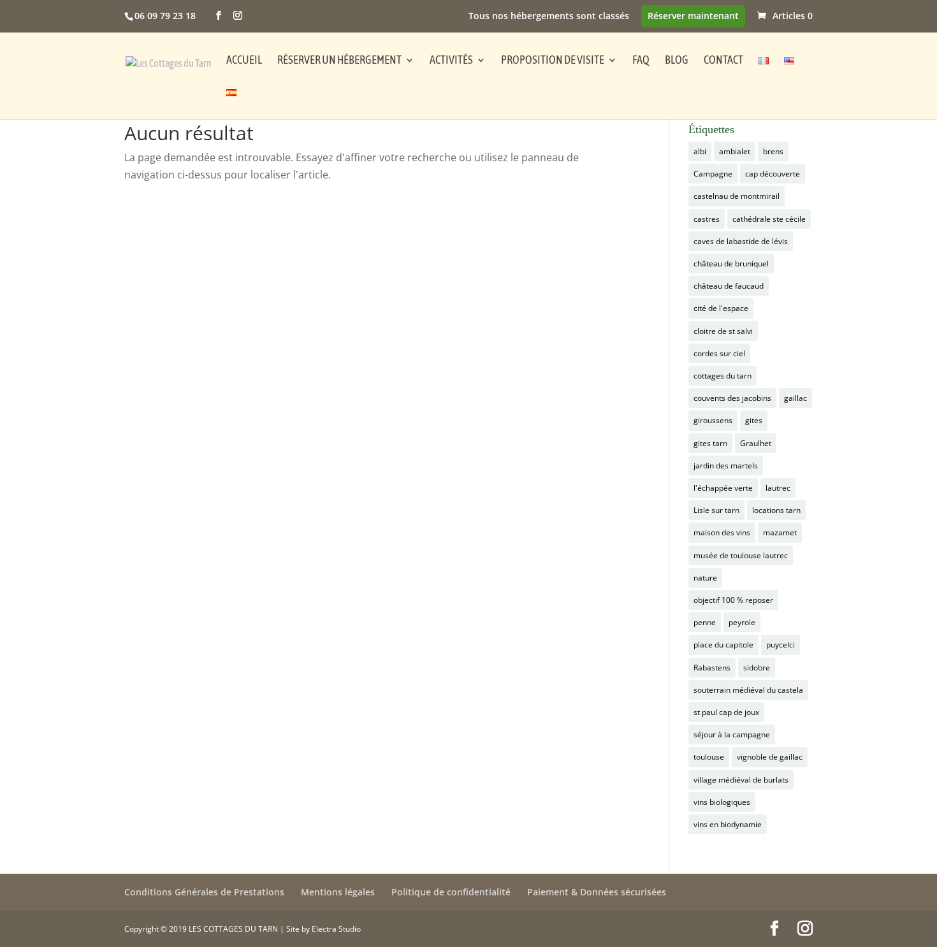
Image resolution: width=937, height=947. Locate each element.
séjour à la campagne (732, 734)
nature (705, 577)
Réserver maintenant (693, 16)
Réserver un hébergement (339, 60)
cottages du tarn (723, 375)
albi (700, 151)
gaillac (795, 398)
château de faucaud (729, 285)
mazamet (780, 532)
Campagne (713, 173)
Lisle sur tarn (716, 510)
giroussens (713, 420)
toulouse (709, 756)
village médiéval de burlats (741, 779)
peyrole (742, 622)
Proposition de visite (552, 60)
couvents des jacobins (732, 398)
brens (773, 151)
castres (707, 218)
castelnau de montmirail (737, 196)
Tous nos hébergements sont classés (548, 16)
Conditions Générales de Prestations (204, 892)
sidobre (756, 667)
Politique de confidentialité (451, 892)
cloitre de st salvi (723, 331)
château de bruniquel (731, 263)
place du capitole (723, 644)
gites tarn (710, 443)
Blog (676, 60)
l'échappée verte (723, 487)
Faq (641, 60)
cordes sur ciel (719, 353)
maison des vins (722, 532)
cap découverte (772, 173)
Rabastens (712, 667)
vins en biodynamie (728, 824)
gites (753, 420)
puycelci (780, 644)
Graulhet (755, 443)
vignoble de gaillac (770, 756)
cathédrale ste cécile (769, 218)
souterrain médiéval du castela (748, 689)
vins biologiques (722, 802)
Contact (723, 60)
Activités (451, 60)
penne (705, 622)
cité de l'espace (721, 308)
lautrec (778, 487)
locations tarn (776, 510)
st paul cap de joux (726, 712)
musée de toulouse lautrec (741, 555)
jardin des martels (726, 465)
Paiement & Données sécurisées (596, 892)
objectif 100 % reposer (733, 600)
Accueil (244, 60)
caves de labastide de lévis (741, 241)
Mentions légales (338, 892)
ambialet (734, 151)
